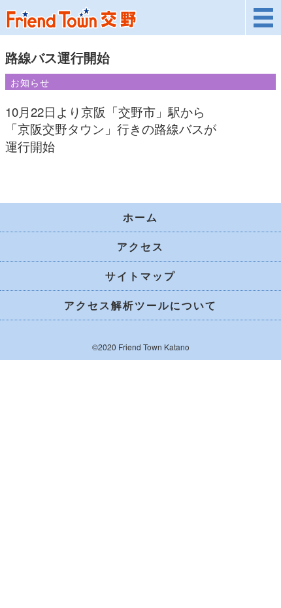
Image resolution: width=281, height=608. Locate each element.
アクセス (140, 246)
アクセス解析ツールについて (140, 304)
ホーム (140, 216)
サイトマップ (140, 275)
